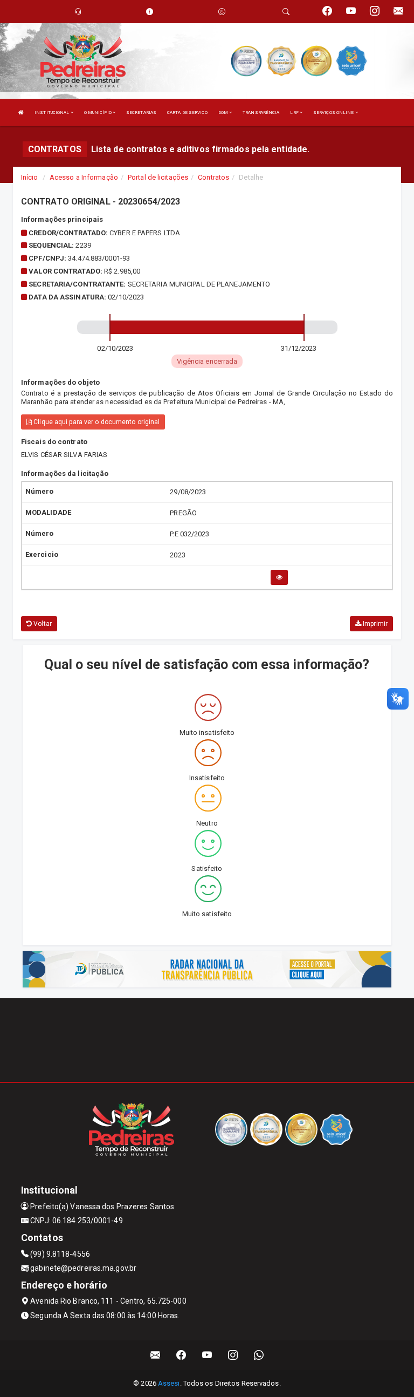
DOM (223, 112)
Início (29, 177)
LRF (294, 112)
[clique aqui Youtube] (207, 1355)
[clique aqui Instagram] (233, 1355)
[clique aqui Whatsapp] (259, 1355)
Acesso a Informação (84, 177)
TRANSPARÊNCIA (261, 112)
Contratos (213, 177)
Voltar (42, 624)
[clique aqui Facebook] (181, 1355)
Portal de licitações (158, 177)
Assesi (169, 1383)
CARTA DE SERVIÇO (187, 112)
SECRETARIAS (141, 112)
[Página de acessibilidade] (221, 12)
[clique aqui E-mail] (155, 1355)
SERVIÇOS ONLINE (334, 112)
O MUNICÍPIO (98, 112)
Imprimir (374, 624)
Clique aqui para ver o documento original (96, 422)
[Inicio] (21, 112)
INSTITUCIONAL (52, 112)
